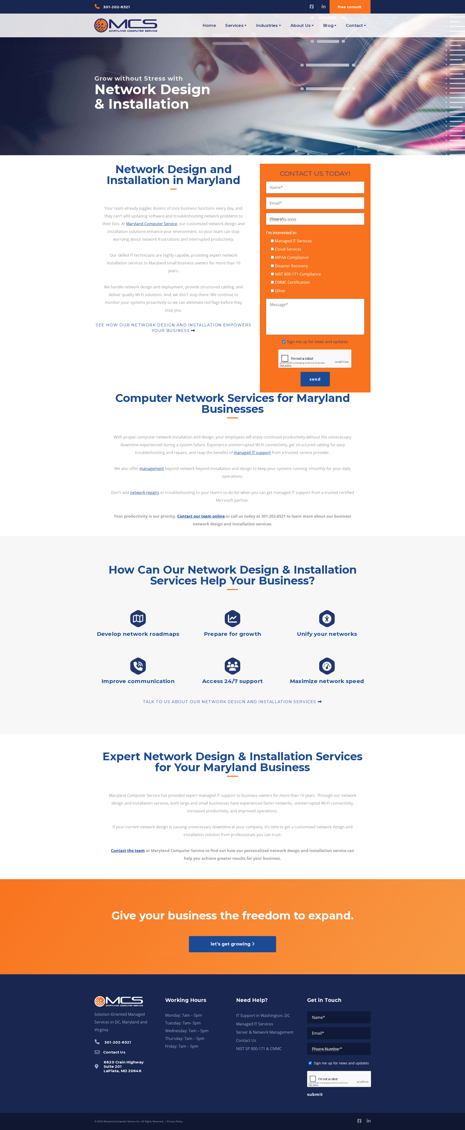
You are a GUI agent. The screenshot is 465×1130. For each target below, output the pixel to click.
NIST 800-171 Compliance (298, 274)
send (315, 379)
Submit (315, 1094)
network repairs (144, 492)
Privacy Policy (175, 1121)
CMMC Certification (292, 282)
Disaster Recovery (291, 266)
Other (280, 290)
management (152, 468)
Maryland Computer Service (151, 223)
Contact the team (128, 850)
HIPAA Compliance (292, 257)
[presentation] (339, 1079)
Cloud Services (288, 249)
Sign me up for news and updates (317, 341)
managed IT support (252, 452)
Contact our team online (201, 516)
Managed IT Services (293, 241)
